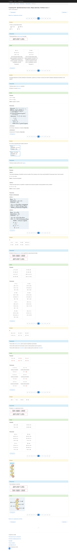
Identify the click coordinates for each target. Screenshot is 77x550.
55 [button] (29, 18)
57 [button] (33, 18)
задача (24, 163)
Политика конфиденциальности (15, 538)
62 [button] (45, 18)
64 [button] (49, 70)
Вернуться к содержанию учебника (15, 15)
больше (19, 88)
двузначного (18, 253)
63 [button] (47, 18)
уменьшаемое (17, 343)
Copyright (10, 540)
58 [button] (36, 18)
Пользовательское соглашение (15, 536)
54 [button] (27, 70)
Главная (11, 1)
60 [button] (40, 18)
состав (14, 408)
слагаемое (22, 347)
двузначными (20, 36)
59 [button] (38, 18)
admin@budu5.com (12, 544)
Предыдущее (12, 12)
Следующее (65, 12)
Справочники (20, 1)
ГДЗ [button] (15, 1)
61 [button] (43, 18)
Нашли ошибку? (12, 542)
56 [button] (31, 18)
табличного (18, 86)
